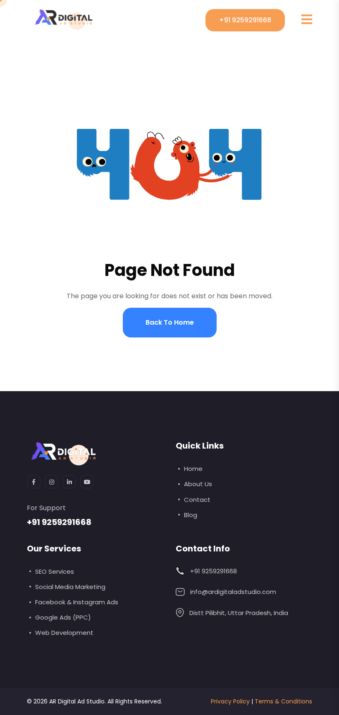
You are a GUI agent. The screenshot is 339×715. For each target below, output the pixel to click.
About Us (198, 484)
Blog (190, 515)
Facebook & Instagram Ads (76, 602)
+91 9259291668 (245, 20)
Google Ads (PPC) (63, 617)
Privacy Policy (230, 701)
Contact (197, 499)
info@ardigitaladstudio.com (233, 591)
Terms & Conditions (283, 701)
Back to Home (170, 322)
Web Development (64, 632)
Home (193, 468)
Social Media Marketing (70, 586)
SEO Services (54, 571)
